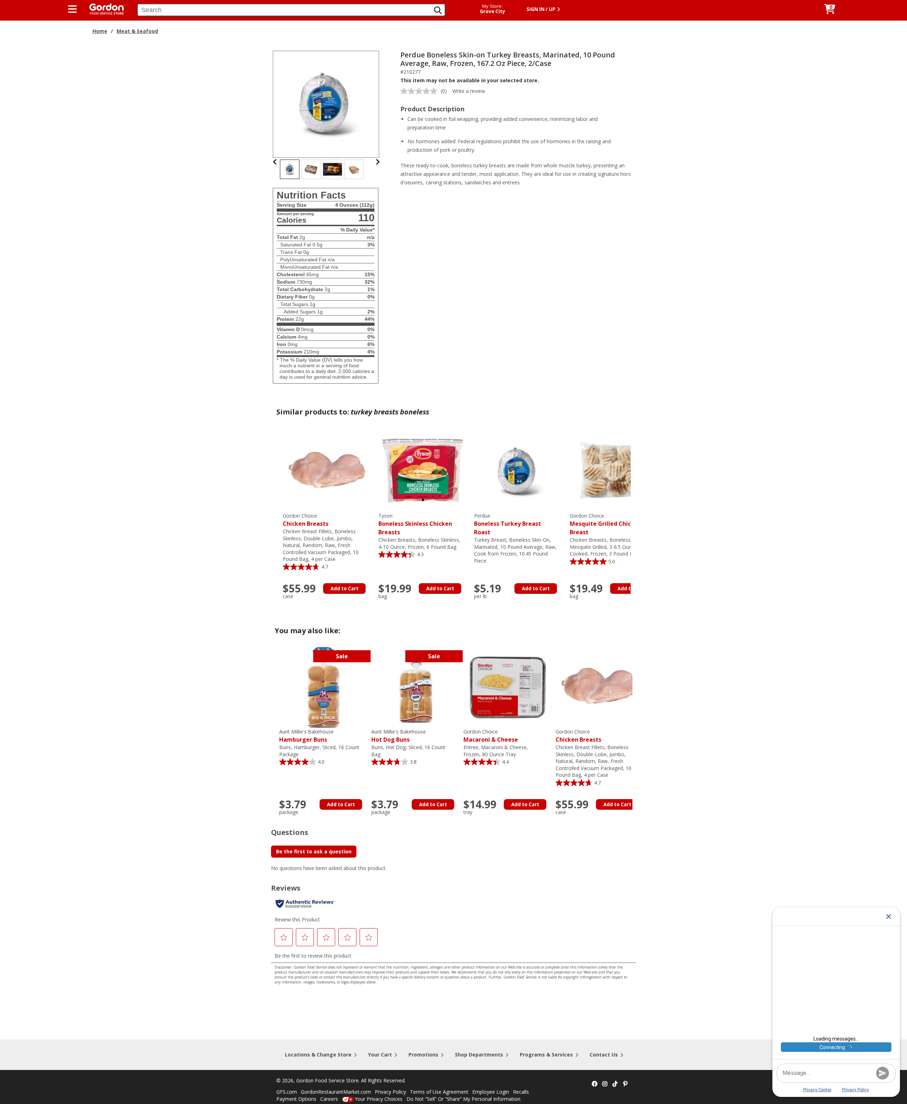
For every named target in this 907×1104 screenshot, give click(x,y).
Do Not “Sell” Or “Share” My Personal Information (463, 1098)
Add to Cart (345, 588)
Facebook (594, 1084)
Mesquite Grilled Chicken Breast (605, 524)
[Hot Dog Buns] (415, 687)
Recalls (521, 1091)
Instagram (604, 1084)
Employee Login (490, 1091)
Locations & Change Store (318, 1054)
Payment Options (296, 1098)
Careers (329, 1098)
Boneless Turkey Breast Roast (507, 524)
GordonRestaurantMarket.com (336, 1091)
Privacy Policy (390, 1091)
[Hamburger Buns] (323, 687)
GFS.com (286, 1091)
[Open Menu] (72, 9)
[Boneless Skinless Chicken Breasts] (422, 471)
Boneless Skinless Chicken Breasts (415, 524)
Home (99, 31)
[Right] (378, 162)
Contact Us (604, 1054)
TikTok (615, 1084)
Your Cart (380, 1054)
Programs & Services (546, 1054)
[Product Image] (326, 103)
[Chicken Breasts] (327, 471)
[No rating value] (420, 91)
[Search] (438, 10)
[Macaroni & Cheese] (507, 687)
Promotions (423, 1054)
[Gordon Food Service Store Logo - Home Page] (103, 8)
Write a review (468, 91)
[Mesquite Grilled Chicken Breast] (614, 471)
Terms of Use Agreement (439, 1091)
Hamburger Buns (306, 735)
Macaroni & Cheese (490, 735)
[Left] (275, 162)
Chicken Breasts (305, 520)
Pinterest (625, 1084)
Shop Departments (479, 1054)
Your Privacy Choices (378, 1098)
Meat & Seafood (137, 31)
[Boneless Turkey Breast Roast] (518, 471)
